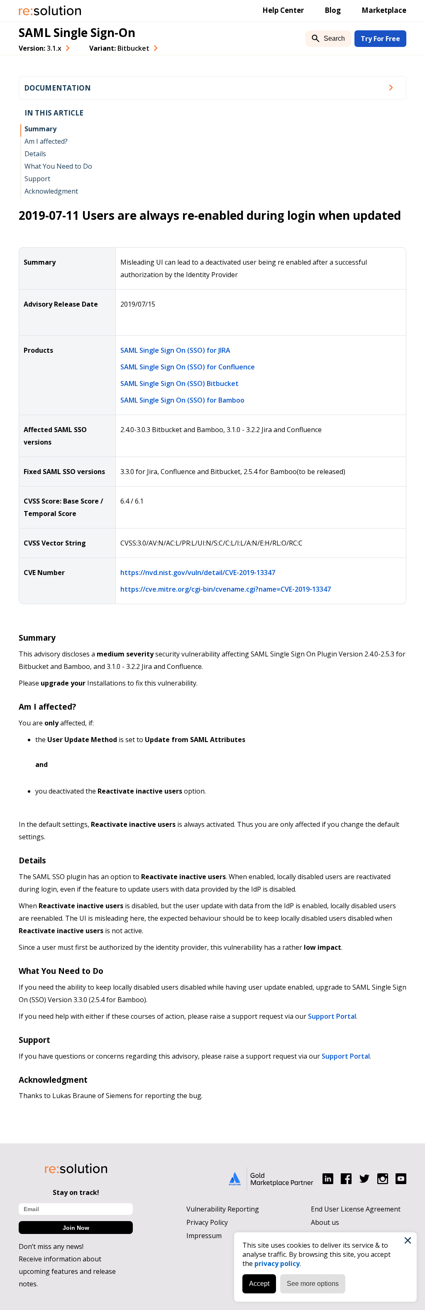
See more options (313, 1283)
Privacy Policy (207, 1222)
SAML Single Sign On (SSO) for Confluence (187, 366)
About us (325, 1222)
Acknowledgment (51, 191)
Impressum (204, 1235)
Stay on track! (76, 1192)
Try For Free (380, 38)
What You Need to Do (58, 166)
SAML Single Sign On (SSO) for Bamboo (182, 400)
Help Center (283, 10)
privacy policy (277, 1263)
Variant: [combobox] (119, 48)
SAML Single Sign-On (77, 32)
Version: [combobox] (40, 48)
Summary (40, 128)
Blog (333, 10)
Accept (259, 1283)
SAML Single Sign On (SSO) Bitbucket (179, 383)
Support (37, 178)
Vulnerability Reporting (222, 1209)
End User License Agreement (356, 1209)
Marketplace (383, 10)
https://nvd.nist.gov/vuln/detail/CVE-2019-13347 (197, 572)
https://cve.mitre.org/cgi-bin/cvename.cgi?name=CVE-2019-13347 (225, 589)
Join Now (76, 1227)
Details (35, 153)
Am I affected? (46, 141)
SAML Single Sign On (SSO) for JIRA (175, 350)
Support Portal (332, 1016)
